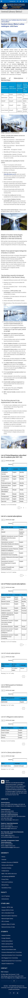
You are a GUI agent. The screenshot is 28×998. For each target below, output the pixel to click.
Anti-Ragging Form (6, 958)
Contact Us (12, 1)
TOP (14, 980)
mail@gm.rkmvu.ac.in (20, 806)
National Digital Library (7, 918)
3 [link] (23, 507)
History (3, 856)
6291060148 (21, 804)
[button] (11, 469)
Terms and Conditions (7, 882)
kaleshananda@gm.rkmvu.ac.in (9, 828)
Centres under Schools (7, 865)
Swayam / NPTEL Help (7, 907)
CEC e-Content (5, 921)
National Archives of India (8, 927)
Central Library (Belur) (7, 941)
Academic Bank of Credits (8, 924)
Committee (19, 952)
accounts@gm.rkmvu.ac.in (11, 813)
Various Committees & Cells (9, 949)
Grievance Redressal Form (8, 952)
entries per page (10, 460)
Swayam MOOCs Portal (7, 910)
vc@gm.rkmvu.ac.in (9, 835)
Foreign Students (6, 938)
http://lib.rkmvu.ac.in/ (10, 174)
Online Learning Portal (7, 944)
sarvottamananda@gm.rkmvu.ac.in (10, 837)
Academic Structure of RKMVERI (10, 862)
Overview (4, 859)
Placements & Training (7, 946)
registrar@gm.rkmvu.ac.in (11, 826)
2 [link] (21, 507)
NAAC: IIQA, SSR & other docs (9, 873)
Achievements (5, 899)
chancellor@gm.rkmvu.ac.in (11, 820)
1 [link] (21, 575)
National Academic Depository (9, 915)
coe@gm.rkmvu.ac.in (9, 845)
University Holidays (6, 868)
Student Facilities (6, 935)
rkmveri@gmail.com (9, 806)
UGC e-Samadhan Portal (8, 913)
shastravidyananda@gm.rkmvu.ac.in (10, 847)
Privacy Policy (5, 879)
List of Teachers (6, 896)
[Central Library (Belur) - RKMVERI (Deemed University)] (14, 6)
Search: (10, 464)
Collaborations (5, 870)
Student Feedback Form (8, 963)
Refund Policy (5, 885)
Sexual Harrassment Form (8, 960)
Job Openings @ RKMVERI (8, 876)
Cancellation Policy (6, 887)
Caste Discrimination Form (8, 955)
